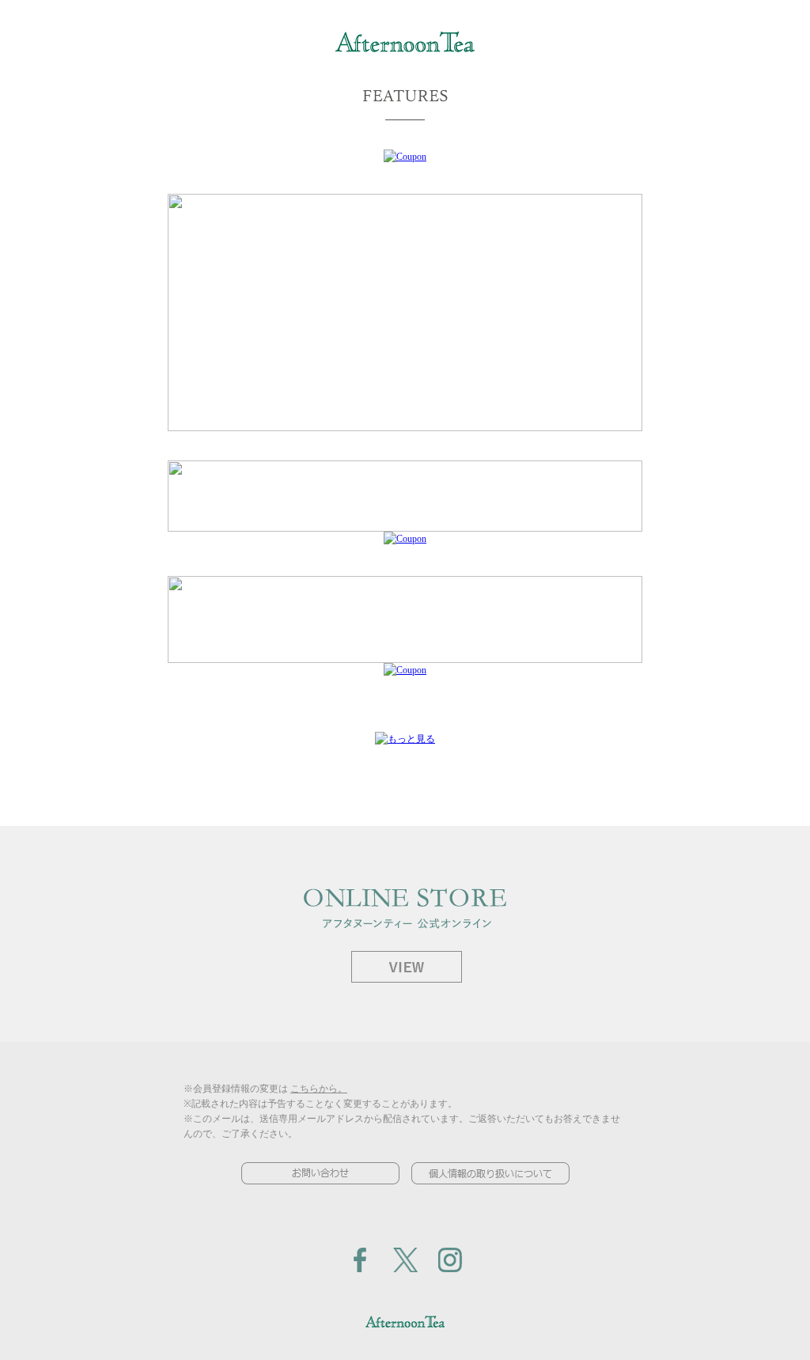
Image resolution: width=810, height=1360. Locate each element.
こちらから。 (318, 1088)
